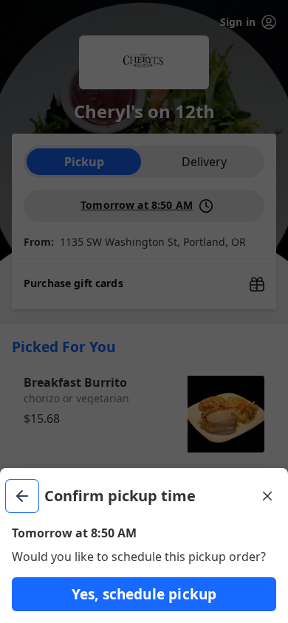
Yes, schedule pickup (144, 594)
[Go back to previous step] (22, 496)
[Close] (267, 496)
